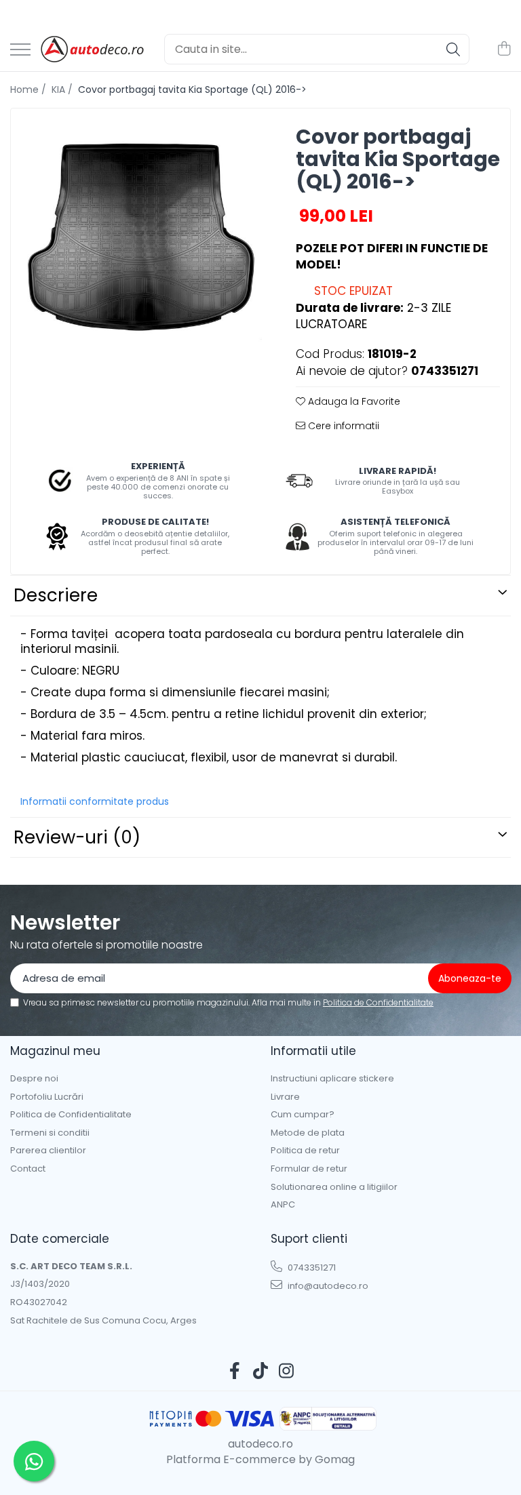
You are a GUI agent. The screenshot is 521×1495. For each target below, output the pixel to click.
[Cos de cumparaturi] (504, 49)
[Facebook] (235, 1371)
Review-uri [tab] (77, 837)
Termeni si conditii (50, 1133)
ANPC (283, 1205)
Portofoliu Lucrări (46, 1097)
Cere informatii (342, 426)
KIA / (63, 89)
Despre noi (34, 1079)
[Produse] (20, 50)
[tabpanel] (141, 239)
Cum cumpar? (302, 1115)
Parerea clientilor (48, 1150)
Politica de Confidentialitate (378, 1002)
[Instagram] (286, 1371)
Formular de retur (309, 1169)
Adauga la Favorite (352, 401)
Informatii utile (313, 1051)
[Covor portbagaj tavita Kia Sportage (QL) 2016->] (141, 239)
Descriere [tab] (56, 595)
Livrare (285, 1097)
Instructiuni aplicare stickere (332, 1079)
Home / (29, 89)
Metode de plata (308, 1133)
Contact (27, 1169)
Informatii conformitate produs (94, 801)
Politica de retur (305, 1150)
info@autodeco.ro (327, 1285)
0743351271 (311, 1267)
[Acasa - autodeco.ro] (92, 49)
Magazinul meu (55, 1051)
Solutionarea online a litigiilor (334, 1187)
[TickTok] (261, 1371)
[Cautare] (453, 49)
